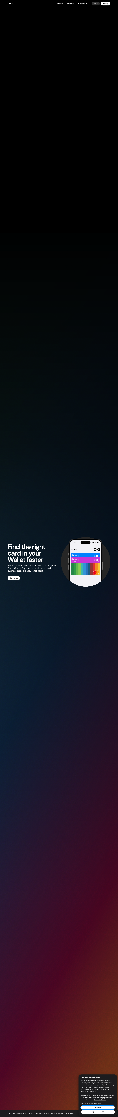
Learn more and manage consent (91, 1103)
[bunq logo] (11, 3)
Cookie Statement (100, 1100)
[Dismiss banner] (9, 1113)
